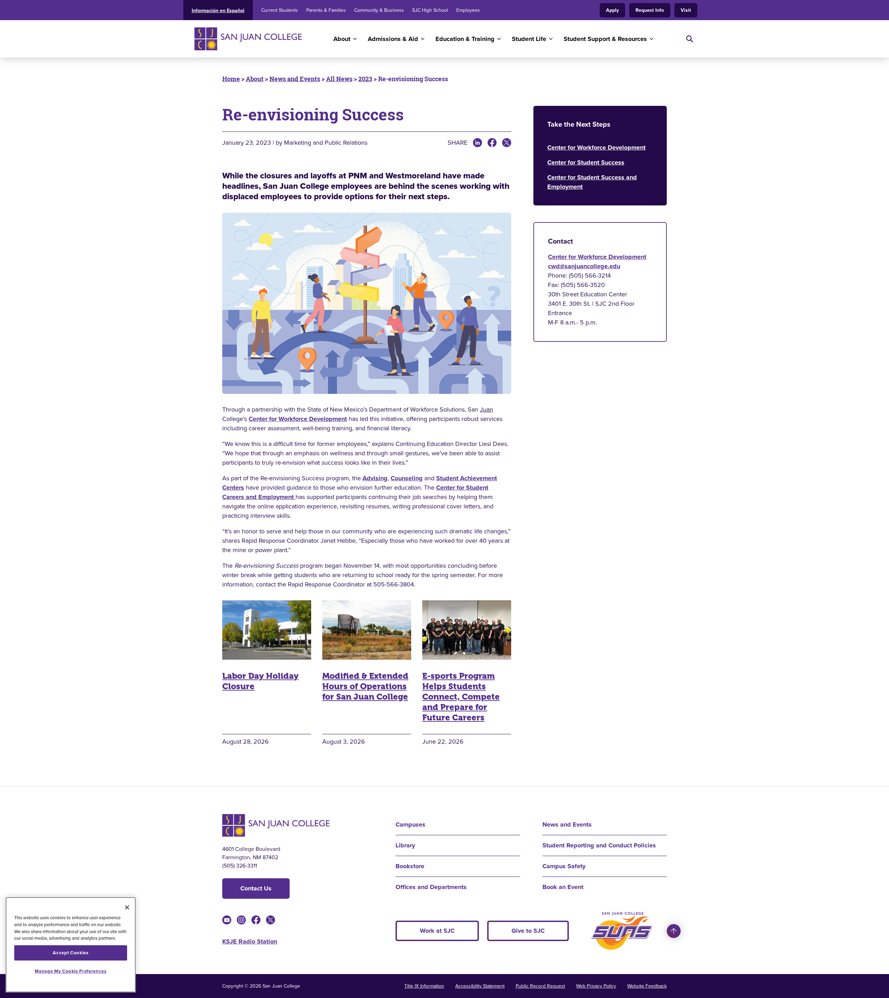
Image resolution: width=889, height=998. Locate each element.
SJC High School (430, 10)
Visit (686, 10)
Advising (375, 478)
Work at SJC (437, 930)
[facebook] (255, 919)
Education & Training (465, 38)
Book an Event (562, 886)
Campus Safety (563, 866)
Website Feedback (647, 986)
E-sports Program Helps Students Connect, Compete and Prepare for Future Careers (461, 696)
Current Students (279, 10)
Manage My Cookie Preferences (70, 971)
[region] (71, 944)
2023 (365, 79)
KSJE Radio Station (249, 941)
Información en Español (218, 10)
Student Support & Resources (605, 38)
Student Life (529, 38)
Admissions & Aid (393, 38)
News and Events (294, 79)
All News (339, 79)
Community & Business (379, 10)
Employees (468, 10)
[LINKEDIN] (477, 142)
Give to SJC (528, 930)
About (341, 38)
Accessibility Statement (480, 986)
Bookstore (410, 866)
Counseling (407, 478)
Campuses (410, 824)
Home (231, 79)
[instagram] (241, 919)
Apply (612, 10)
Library (405, 845)
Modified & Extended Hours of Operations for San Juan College (365, 686)
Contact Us (256, 888)
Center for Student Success (585, 162)
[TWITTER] (506, 142)
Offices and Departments (431, 886)
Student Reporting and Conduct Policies (599, 845)
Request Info (649, 10)
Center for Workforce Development (298, 418)
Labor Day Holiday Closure (260, 681)
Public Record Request (540, 986)
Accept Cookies (70, 952)
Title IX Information (424, 986)
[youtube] (226, 919)
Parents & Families (326, 10)
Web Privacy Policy (596, 986)
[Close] (127, 907)
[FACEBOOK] (492, 142)
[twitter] (270, 919)
